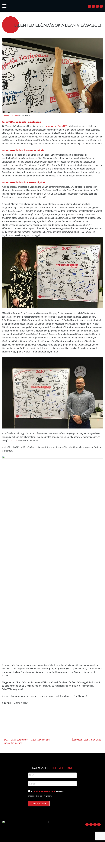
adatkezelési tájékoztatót (44, 791)
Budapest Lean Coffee (10, 116)
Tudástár (13, 440)
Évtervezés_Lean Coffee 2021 (86, 740)
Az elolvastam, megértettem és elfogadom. (47, 793)
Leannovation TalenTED (55, 126)
